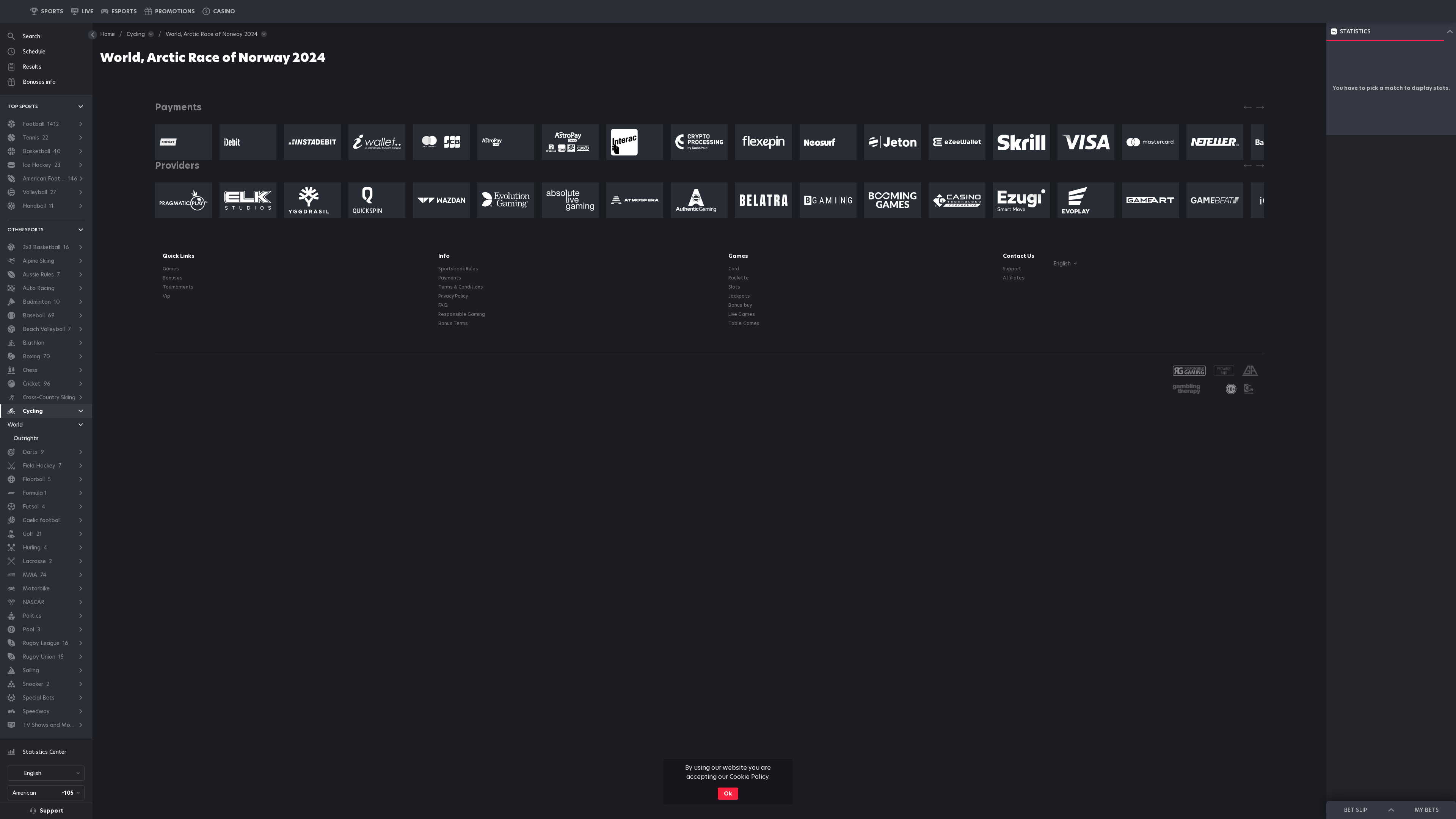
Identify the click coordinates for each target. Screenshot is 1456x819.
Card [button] (733, 269)
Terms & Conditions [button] (460, 287)
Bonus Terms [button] (453, 323)
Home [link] (107, 34)
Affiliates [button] (1014, 278)
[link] (46, 11)
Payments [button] (449, 278)
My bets (1426, 810)
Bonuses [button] (172, 278)
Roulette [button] (738, 278)
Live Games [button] (741, 314)
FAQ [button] (443, 305)
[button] (218, 11)
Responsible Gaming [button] (461, 314)
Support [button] (1012, 269)
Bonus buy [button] (740, 305)
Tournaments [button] (178, 287)
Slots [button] (734, 287)
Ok (728, 793)
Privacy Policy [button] (453, 296)
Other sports (26, 229)
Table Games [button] (743, 323)
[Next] (1260, 107)
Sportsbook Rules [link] (458, 269)
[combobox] (46, 773)
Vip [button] (166, 296)
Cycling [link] (136, 34)
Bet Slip (1355, 810)
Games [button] (171, 269)
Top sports (23, 106)
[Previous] (1248, 107)
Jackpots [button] (739, 296)
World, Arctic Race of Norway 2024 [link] (212, 34)
